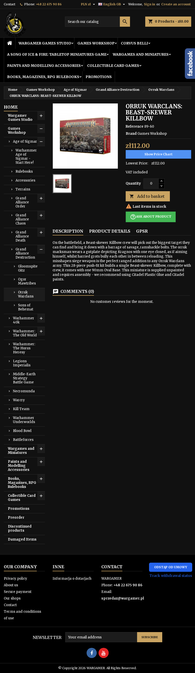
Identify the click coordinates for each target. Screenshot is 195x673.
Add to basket (147, 196)
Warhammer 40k (23, 320)
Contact (9, 4)
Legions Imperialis (21, 363)
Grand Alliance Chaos (22, 219)
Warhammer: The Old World (25, 333)
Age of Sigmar (25, 141)
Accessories (25, 180)
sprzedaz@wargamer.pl (122, 598)
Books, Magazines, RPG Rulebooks (43, 76)
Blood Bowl (22, 431)
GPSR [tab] (142, 231)
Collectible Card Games (113, 65)
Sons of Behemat (25, 307)
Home (11, 107)
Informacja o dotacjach (72, 578)
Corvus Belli (134, 43)
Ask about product (150, 217)
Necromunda (24, 391)
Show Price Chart (158, 154)
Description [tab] (68, 231)
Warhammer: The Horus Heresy (24, 348)
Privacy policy (15, 578)
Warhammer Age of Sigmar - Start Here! (26, 156)
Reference (134, 126)
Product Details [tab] (109, 231)
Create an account (176, 4)
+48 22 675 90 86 (49, 4)
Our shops (12, 598)
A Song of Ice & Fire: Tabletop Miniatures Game (56, 54)
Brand (131, 133)
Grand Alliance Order (22, 202)
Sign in (149, 4)
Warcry (19, 400)
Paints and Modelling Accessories (44, 65)
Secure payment (17, 592)
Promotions (99, 76)
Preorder (16, 517)
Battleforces (23, 440)
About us (11, 585)
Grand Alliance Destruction (25, 253)
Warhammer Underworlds (24, 420)
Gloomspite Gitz (28, 268)
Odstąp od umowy (170, 567)
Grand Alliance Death (22, 236)
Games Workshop (96, 43)
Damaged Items (22, 539)
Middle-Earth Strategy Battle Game (24, 378)
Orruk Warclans (26, 294)
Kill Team (21, 409)
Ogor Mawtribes (27, 281)
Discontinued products (19, 528)
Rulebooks (24, 171)
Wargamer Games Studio (45, 43)
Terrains (22, 189)
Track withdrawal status (171, 575)
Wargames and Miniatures (141, 54)
